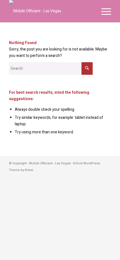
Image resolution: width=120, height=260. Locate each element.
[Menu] (103, 11)
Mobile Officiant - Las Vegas (50, 163)
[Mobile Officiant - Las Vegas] (49, 11)
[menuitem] (103, 11)
